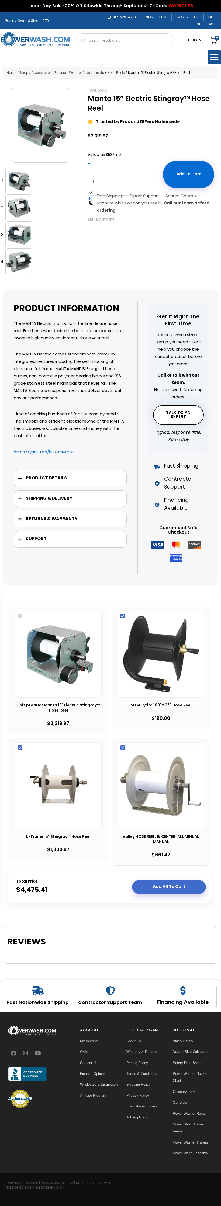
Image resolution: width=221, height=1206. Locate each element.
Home (11, 73)
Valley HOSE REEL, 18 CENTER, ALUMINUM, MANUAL (161, 839)
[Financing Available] (183, 990)
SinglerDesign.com (47, 1188)
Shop (24, 73)
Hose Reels (116, 73)
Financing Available (183, 1002)
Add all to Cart (169, 886)
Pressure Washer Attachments (79, 73)
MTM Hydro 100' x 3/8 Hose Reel (161, 705)
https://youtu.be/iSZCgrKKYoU (44, 452)
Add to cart (189, 174)
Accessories (41, 73)
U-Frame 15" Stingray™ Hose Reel (58, 837)
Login (194, 40)
